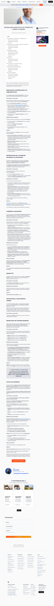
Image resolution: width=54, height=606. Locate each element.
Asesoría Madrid (20, 556)
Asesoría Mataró (30, 565)
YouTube (33, 588)
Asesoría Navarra (30, 561)
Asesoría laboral (10, 559)
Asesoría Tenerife (21, 565)
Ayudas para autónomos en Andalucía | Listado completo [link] (25, 7)
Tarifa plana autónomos (41, 558)
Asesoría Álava (30, 563)
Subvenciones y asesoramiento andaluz (15, 63)
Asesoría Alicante (30, 558)
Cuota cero (39, 560)
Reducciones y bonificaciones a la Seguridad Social (17, 38)
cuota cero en (22, 418)
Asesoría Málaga (20, 568)
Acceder (50, 1)
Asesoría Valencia (21, 560)
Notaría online (10, 571)
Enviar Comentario (18, 536)
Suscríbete (41, 592)
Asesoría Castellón (31, 560)
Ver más (19, 510)
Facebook (34, 590)
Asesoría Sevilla (20, 561)
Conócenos (38, 1)
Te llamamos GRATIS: (45, 1)
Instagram (34, 587)
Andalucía (27, 418)
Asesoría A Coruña (31, 556)
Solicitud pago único (11, 567)
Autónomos (14, 1)
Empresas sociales (32, 1)
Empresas (19, 1)
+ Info (41, 4)
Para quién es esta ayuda (13, 45)
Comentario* (8, 530)
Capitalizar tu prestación (12, 50)
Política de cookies (26, 592)
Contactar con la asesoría (18, 460)
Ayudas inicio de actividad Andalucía (14, 66)
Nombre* (7, 522)
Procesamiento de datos (26, 590)
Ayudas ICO (10, 57)
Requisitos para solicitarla (13, 41)
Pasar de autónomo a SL (41, 570)
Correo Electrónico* (9, 526)
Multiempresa (24, 1)
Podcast (33, 594)
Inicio (8, 7)
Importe (10, 42)
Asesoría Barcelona (21, 558)
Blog (11, 7)
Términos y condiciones (25, 586)
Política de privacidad (27, 588)
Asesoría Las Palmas (21, 563)
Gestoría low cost (11, 565)
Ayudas (14, 7)
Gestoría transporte (11, 561)
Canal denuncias (26, 593)
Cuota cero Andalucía (12, 72)
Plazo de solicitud (12, 54)
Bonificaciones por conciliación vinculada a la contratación (18, 44)
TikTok (33, 591)
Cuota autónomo (40, 556)
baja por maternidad (19, 105)
